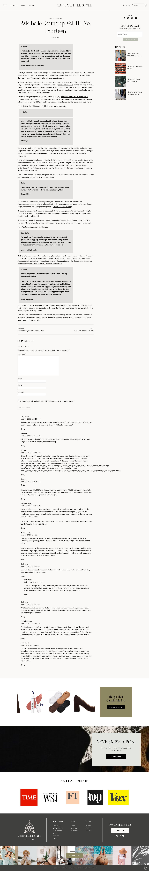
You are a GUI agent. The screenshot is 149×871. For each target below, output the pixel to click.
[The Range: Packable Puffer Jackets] (120, 81)
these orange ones (80, 261)
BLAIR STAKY (93, 867)
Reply (23, 429)
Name (20, 379)
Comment (22, 355)
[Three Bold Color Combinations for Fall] (120, 55)
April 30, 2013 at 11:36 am (34, 582)
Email (20, 385)
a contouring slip (48, 168)
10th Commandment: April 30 (83, 331)
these (31, 320)
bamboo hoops (41, 317)
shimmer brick (35, 204)
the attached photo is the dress (57, 281)
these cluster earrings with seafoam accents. (45, 264)
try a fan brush (33, 216)
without (51, 165)
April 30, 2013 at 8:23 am (30, 566)
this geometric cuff (43, 308)
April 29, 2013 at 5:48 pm (30, 506)
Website (21, 392)
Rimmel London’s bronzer (62, 207)
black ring (62, 106)
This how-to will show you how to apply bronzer (43, 223)
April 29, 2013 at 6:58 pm (30, 535)
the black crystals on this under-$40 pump (47, 87)
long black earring (47, 106)
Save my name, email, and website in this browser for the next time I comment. (46, 401)
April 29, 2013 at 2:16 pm (30, 419)
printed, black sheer (65, 85)
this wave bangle (64, 308)
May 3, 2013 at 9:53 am (30, 645)
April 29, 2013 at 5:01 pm (30, 481)
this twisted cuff (80, 308)
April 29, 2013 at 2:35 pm (30, 453)
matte (25, 204)
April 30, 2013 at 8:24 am (30, 604)
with (44, 165)
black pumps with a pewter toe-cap (40, 90)
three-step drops (46, 261)
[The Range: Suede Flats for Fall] (120, 68)
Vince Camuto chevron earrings (43, 258)
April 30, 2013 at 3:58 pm (30, 624)
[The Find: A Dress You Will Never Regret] (120, 94)
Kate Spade (26, 256)
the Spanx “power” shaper (30, 168)
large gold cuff (77, 305)
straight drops (57, 317)
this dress (34, 51)
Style (60, 18)
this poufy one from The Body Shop (65, 213)
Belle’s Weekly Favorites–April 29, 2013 (31, 331)
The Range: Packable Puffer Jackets (134, 80)
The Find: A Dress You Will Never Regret (134, 93)
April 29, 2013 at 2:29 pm (30, 436)
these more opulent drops (75, 317)
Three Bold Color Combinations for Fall (134, 54)
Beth (22, 564)
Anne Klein (37, 256)
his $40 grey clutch (40, 102)
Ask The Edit (53, 18)
